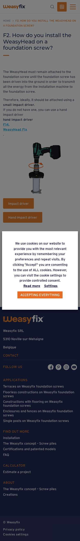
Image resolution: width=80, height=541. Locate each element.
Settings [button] (51, 286)
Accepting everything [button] (40, 295)
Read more (31, 286)
